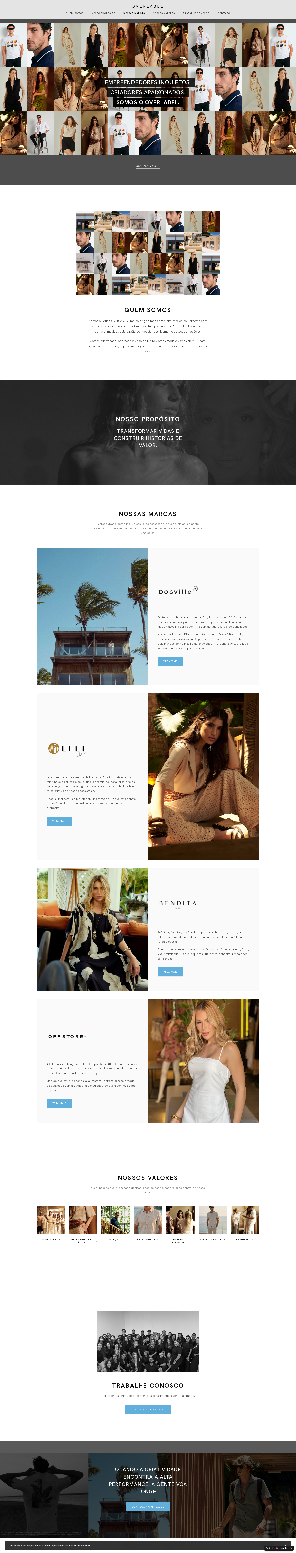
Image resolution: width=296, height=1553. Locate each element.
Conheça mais (146, 166)
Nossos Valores (164, 13)
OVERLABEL (148, 6)
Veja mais (170, 661)
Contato (223, 13)
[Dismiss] (291, 1548)
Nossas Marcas (134, 13)
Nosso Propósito (104, 13)
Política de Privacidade (78, 1545)
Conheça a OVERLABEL (148, 1506)
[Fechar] (285, 1545)
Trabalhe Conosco (196, 13)
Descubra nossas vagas (148, 1409)
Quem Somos (74, 13)
